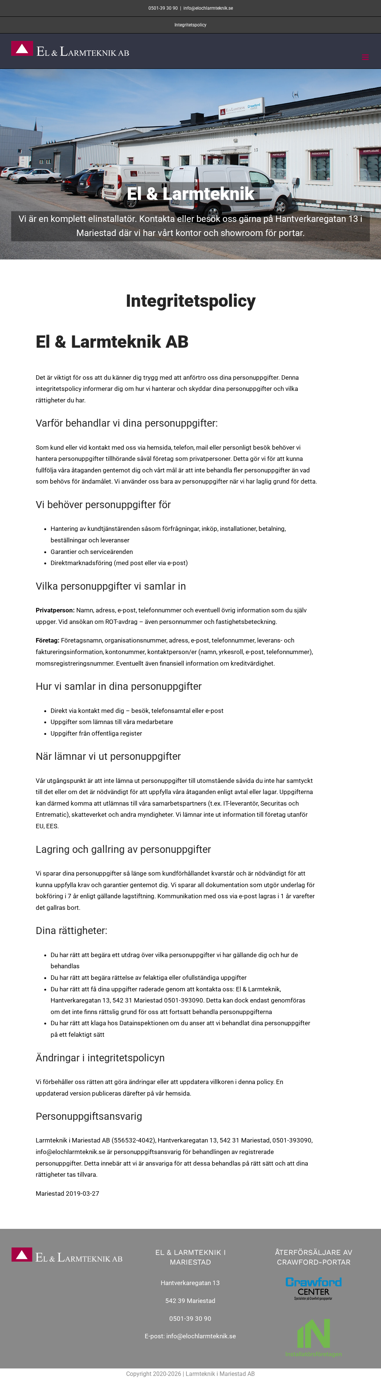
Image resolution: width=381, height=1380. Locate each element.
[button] (365, 10)
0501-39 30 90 (190, 1318)
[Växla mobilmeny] (366, 57)
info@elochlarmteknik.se (201, 1336)
